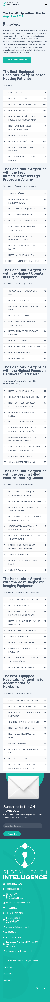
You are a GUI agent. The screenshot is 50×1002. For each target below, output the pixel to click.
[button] (46, 4)
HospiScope (8, 36)
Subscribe (12, 834)
